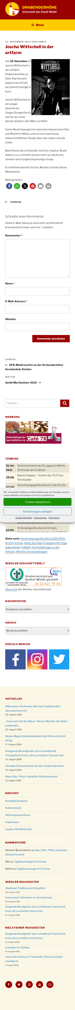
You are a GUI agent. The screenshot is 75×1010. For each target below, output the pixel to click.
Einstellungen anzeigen (37, 511)
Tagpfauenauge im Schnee (30, 861)
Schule (18, 543)
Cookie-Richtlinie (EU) (18, 829)
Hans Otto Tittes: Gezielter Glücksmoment (31, 776)
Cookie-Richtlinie (24, 517)
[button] (9, 186)
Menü (40, 25)
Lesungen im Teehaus (17, 947)
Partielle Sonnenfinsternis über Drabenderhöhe (34, 766)
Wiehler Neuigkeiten (22, 881)
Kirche (9, 543)
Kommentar (13, 235)
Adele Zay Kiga (33, 543)
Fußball (25, 547)
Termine (16, 202)
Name (9, 283)
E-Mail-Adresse (16, 301)
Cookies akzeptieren (37, 501)
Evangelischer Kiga (55, 543)
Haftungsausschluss (18, 815)
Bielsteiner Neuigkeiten (25, 927)
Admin (42, 42)
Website (10, 319)
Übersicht (11, 589)
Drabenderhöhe (39, 7)
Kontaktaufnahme (16, 801)
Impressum (54, 517)
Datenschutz (40, 517)
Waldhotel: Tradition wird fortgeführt (25, 888)
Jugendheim (12, 547)
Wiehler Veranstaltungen (31, 551)
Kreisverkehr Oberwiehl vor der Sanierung (28, 897)
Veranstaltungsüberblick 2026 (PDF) (42, 538)
